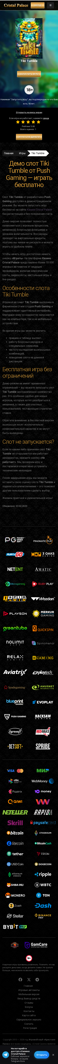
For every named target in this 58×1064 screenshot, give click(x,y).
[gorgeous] (38, 122)
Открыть (41, 1054)
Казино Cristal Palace (39, 209)
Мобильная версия (28, 994)
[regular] (28, 122)
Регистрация (30, 1027)
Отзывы (28, 1002)
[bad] (18, 122)
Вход (37, 5)
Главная (8, 153)
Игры (22, 153)
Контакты (29, 1011)
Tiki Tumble (37, 153)
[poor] (23, 122)
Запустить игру (29, 73)
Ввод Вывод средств (28, 998)
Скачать (28, 1023)
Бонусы (29, 1006)
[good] (33, 122)
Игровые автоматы (29, 990)
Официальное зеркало (28, 1019)
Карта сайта (29, 1015)
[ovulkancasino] (20, 979)
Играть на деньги (29, 136)
